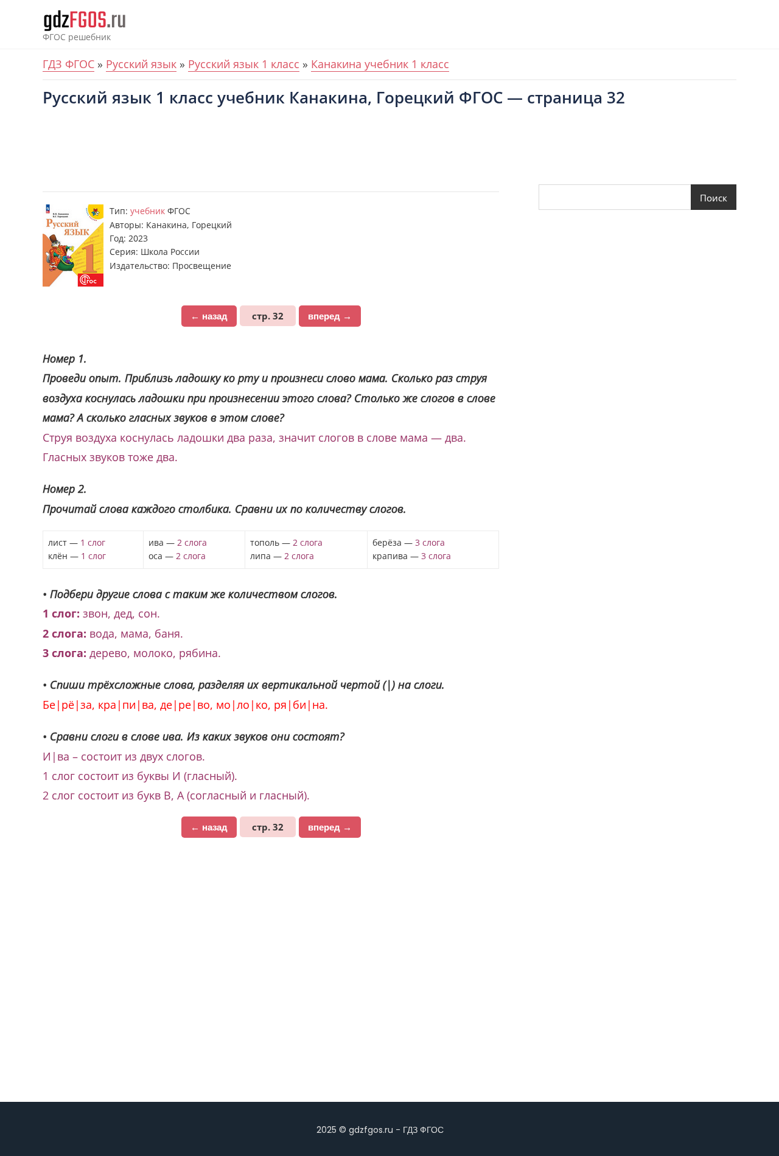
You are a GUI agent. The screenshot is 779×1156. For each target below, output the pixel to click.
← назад (209, 316)
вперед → (330, 316)
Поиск (713, 198)
